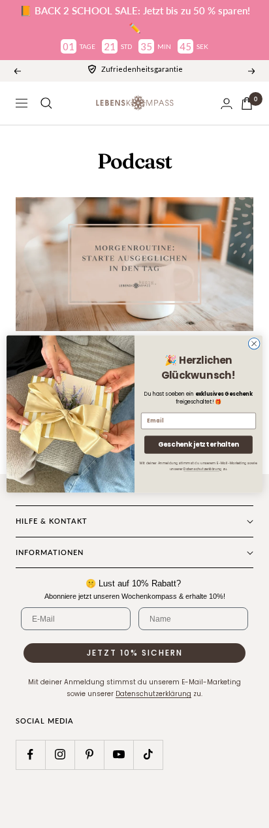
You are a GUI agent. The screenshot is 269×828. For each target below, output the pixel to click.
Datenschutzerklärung (202, 469)
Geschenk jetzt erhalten (198, 444)
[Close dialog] (254, 343)
